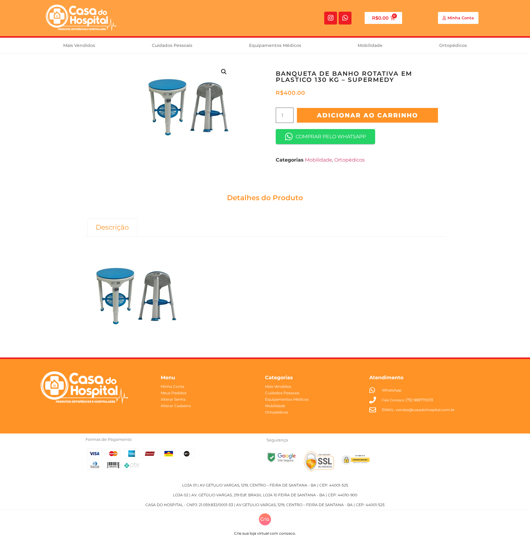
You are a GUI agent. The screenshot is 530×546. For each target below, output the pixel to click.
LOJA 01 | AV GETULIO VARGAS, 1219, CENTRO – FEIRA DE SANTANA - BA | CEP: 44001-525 (265, 485)
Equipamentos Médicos (275, 45)
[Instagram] (330, 18)
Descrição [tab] (112, 227)
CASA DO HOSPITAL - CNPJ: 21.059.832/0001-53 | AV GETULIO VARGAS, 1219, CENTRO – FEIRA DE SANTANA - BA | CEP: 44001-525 (265, 504)
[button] (223, 71)
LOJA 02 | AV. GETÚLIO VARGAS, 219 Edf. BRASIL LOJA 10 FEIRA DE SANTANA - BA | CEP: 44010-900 (265, 495)
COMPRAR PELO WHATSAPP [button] (331, 136)
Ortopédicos (453, 45)
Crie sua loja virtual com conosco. (265, 533)
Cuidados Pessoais (172, 45)
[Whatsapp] (345, 18)
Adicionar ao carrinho (367, 115)
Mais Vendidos (79, 45)
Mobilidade (370, 45)
